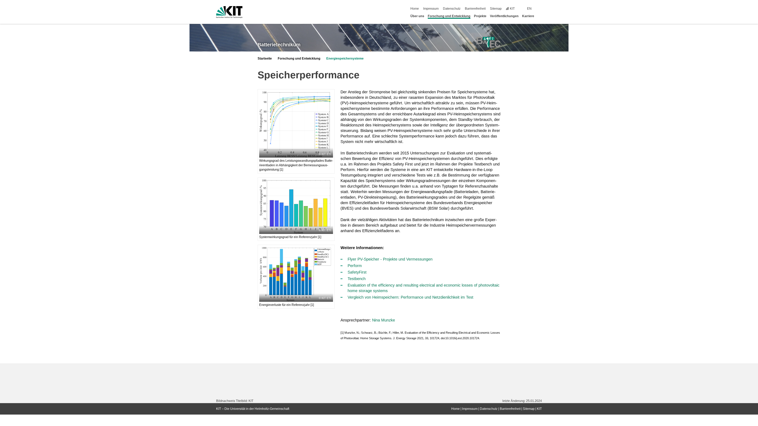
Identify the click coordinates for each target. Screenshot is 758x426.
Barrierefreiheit (475, 8)
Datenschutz (452, 8)
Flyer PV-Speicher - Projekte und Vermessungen (390, 259)
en (529, 8)
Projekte (480, 16)
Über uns (417, 16)
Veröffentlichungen (504, 16)
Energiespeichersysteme (345, 58)
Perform (355, 265)
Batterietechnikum (279, 44)
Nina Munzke (383, 320)
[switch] (540, 8)
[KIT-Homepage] (229, 12)
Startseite (265, 58)
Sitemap (496, 8)
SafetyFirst (357, 272)
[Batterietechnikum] (488, 42)
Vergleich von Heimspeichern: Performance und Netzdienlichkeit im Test (410, 297)
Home (414, 8)
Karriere (528, 16)
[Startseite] (540, 16)
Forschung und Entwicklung (449, 16)
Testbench (357, 279)
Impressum (431, 8)
